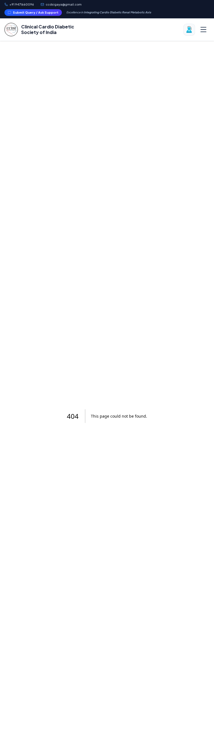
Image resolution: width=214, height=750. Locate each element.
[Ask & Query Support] (189, 29)
